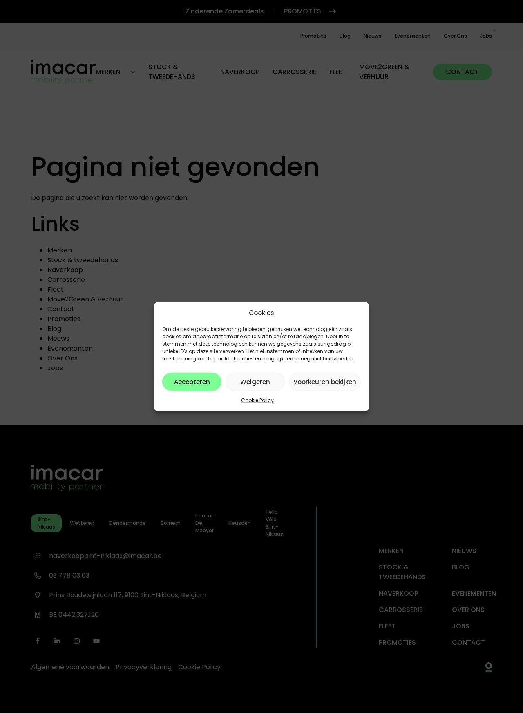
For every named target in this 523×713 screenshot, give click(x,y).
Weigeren (255, 381)
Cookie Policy (257, 400)
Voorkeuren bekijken (324, 381)
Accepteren (192, 381)
